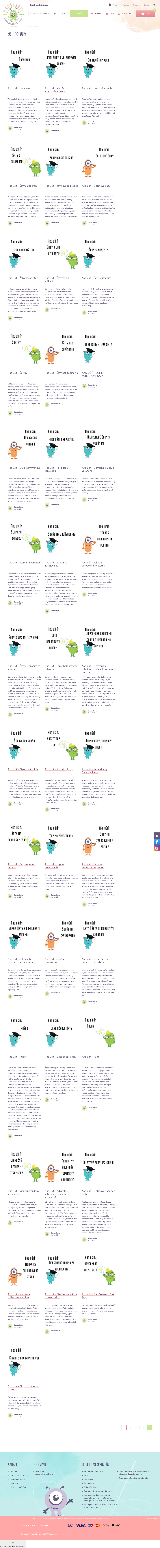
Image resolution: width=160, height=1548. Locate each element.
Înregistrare (126, 13)
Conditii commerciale (93, 1471)
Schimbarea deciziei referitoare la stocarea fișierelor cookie (134, 1472)
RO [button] (154, 5)
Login (111, 13)
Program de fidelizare (121, 5)
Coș (147, 13)
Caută (79, 13)
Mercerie (14, 1483)
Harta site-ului (28, 1525)
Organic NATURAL (19, 1487)
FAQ (86, 1475)
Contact (147, 5)
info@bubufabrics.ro (38, 5)
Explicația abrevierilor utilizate (44, 1472)
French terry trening (19, 1475)
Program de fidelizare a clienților (134, 1478)
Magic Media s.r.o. (37, 1534)
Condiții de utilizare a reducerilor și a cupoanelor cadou (100, 1506)
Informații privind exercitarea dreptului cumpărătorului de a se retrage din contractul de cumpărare (100, 1498)
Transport (137, 5)
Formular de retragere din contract (99, 1491)
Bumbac (14, 1471)
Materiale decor (18, 1479)
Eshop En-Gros (90, 1487)
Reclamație (89, 1483)
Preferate (98, 13)
